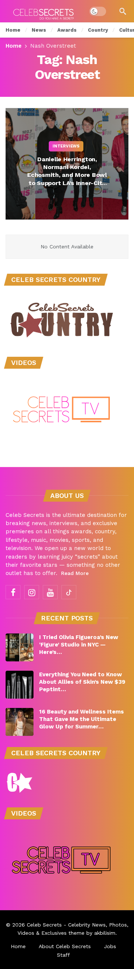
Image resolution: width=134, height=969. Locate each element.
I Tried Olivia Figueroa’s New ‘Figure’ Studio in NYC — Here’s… (78, 644)
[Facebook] (13, 592)
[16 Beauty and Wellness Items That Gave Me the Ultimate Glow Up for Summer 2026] (20, 722)
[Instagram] (31, 592)
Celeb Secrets (44, 925)
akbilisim (104, 933)
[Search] (122, 11)
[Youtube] (50, 592)
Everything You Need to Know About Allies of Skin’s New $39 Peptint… (82, 682)
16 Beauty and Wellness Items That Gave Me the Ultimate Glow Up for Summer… (81, 719)
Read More (75, 573)
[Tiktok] (68, 592)
